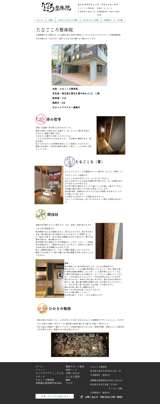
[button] (119, 20)
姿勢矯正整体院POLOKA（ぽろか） (107, 380)
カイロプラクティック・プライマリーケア (98, 5)
